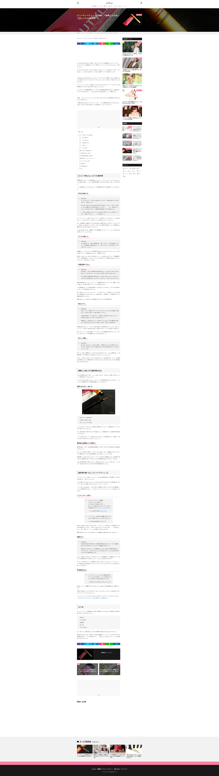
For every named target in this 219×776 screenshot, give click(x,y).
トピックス (126, 173)
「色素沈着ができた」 (85, 142)
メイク (125, 6)
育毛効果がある (83, 166)
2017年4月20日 (102, 521)
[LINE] (109, 43)
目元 (135, 173)
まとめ (80, 168)
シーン (134, 171)
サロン (130, 126)
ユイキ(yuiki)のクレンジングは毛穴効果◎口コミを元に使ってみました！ (137, 158)
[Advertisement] (98, 53)
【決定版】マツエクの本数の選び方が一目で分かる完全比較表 (132, 70)
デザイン (140, 42)
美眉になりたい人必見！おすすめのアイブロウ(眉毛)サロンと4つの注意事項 (132, 86)
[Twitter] (87, 43)
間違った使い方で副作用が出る (85, 150)
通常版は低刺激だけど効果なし (86, 155)
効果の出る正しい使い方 (85, 153)
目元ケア (110, 6)
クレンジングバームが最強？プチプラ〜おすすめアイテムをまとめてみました (137, 136)
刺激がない (83, 163)
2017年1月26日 (107, 581)
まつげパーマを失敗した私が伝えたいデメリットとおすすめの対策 (132, 118)
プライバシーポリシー (107, 769)
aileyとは (94, 769)
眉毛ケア (105, 6)
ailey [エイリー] (113, 771)
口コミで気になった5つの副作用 (85, 135)
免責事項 (99, 769)
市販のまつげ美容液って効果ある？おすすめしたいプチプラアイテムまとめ (101, 756)
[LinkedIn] (116, 43)
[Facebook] (80, 43)
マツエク (115, 6)
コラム (140, 106)
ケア (130, 141)
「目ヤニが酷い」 (84, 147)
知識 (125, 176)
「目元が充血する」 (84, 137)
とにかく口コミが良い (85, 160)
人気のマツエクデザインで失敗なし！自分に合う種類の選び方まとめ (132, 54)
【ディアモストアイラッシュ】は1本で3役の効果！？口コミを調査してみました (133, 756)
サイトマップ (124, 769)
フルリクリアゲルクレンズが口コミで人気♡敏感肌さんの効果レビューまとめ (137, 143)
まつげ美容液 (94, 6)
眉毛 (140, 74)
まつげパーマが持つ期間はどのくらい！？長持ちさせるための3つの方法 (132, 102)
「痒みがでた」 (83, 145)
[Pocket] (102, 43)
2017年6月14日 (103, 511)
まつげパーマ (120, 6)
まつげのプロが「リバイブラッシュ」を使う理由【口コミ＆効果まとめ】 (93, 597)
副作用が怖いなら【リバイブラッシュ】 (86, 158)
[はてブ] (95, 43)
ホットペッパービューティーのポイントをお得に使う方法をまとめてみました (137, 128)
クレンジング (100, 6)
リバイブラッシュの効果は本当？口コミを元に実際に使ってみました (137, 150)
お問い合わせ (117, 769)
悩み (131, 173)
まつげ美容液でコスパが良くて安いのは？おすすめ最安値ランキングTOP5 (117, 756)
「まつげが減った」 (84, 140)
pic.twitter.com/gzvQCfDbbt (104, 507)
